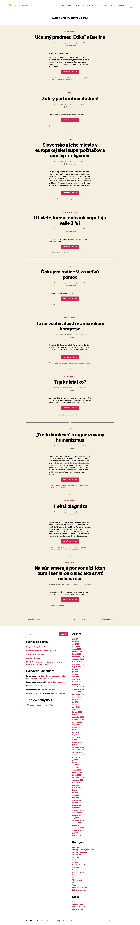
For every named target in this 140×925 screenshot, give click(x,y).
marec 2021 (76, 800)
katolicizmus (62, 547)
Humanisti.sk (35, 921)
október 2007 (77, 823)
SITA (57, 605)
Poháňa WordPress (68, 921)
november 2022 (78, 750)
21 (63, 619)
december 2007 (78, 820)
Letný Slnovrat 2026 (48, 690)
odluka (62, 363)
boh (52, 547)
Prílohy (74, 877)
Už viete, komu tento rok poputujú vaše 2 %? (70, 220)
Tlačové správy (70, 562)
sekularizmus (58, 79)
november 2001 (78, 830)
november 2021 (78, 780)
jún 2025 (75, 672)
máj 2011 (75, 818)
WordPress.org (77, 909)
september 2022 (78, 755)
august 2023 (76, 727)
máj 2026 (75, 644)
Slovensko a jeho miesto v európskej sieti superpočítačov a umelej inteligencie (70, 150)
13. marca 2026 (82, 43)
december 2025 (78, 657)
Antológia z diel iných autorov (83, 850)
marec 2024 (76, 709)
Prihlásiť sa (76, 902)
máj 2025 (75, 674)
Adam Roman (77, 847)
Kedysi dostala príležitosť (35, 647)
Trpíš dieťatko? (70, 382)
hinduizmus (60, 414)
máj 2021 (75, 795)
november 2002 (78, 828)
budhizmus (54, 414)
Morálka (75, 862)
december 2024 (78, 687)
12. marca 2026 (82, 161)
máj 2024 (75, 704)
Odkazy (100, 5)
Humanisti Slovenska (68, 5)
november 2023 (78, 719)
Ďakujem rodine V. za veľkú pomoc (70, 274)
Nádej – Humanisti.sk (34, 693)
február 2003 (77, 825)
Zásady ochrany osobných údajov (114, 5)
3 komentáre (71, 337)
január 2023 (76, 745)
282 (83, 619)
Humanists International (70, 414)
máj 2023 (75, 735)
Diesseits (53, 485)
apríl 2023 (76, 737)
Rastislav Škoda (68, 363)
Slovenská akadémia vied (58, 199)
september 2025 (78, 664)
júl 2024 (75, 699)
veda (76, 199)
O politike (75, 867)
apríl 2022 (76, 767)
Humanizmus (63, 429)
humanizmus (81, 78)
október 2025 (77, 662)
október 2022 (77, 752)
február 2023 (77, 742)
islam (78, 414)
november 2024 (78, 689)
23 (73, 619)
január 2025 (76, 684)
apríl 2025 (76, 677)
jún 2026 (75, 641)
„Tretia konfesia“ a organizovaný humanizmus (70, 437)
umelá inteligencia (70, 199)
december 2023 (78, 717)
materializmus (84, 547)
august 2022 (76, 757)
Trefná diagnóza (70, 506)
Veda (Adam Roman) (79, 887)
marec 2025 (76, 679)
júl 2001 (75, 833)
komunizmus (70, 547)
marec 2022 (76, 770)
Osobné (70, 266)
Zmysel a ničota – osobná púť (55, 682)
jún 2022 (75, 762)
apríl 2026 (76, 646)
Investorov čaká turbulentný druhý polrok (41, 651)
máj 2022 (75, 765)
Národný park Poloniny (57, 126)
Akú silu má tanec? (33, 658)
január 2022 (76, 775)
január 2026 (76, 654)
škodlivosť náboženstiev (57, 415)
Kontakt (78, 5)
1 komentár (88, 584)
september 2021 (78, 785)
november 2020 (78, 810)
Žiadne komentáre (71, 45)
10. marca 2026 (82, 283)
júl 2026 (75, 639)
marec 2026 (76, 649)
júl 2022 (75, 760)
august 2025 (76, 667)
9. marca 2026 (77, 584)
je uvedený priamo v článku (66, 43)
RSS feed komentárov (80, 907)
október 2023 (77, 722)
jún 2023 (75, 732)
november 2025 (78, 659)
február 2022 (77, 772)
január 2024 (76, 714)
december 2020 (78, 808)
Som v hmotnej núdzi (58, 693)
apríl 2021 (75, 798)
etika (52, 78)
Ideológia (75, 857)
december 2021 (78, 777)
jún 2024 (75, 702)
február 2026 (77, 652)
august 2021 (76, 788)
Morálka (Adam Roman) (80, 865)
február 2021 (77, 803)
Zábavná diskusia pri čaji (50, 686)
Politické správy (78, 872)
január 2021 (76, 805)
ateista (53, 363)
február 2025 (77, 682)
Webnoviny (62, 605)
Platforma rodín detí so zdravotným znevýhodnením (71, 253)
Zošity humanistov (70, 31)
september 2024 (78, 694)
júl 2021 (75, 790)
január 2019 (76, 815)
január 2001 (76, 835)
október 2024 (77, 692)
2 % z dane (54, 253)
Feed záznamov (77, 904)
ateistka (57, 363)
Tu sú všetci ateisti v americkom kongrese (70, 326)
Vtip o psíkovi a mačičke (35, 654)
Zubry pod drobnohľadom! (70, 98)
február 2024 (77, 712)
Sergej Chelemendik (65, 549)
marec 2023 (76, 740)
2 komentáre (71, 390)
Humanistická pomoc (70, 212)
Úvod (74, 882)
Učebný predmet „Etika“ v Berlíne (70, 37)
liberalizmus (77, 547)
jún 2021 (75, 793)
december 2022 (78, 747)
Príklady (75, 875)
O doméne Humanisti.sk (89, 5)
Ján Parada (54, 304)
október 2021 (77, 783)
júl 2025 (75, 669)
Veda (70, 93)
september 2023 (78, 725)
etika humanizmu (58, 78)
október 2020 (77, 813)
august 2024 (77, 697)
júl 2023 (75, 730)
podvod (53, 605)
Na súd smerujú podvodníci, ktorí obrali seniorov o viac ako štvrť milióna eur (70, 573)
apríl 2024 (76, 707)
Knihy (74, 860)
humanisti (58, 485)
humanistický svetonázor (70, 78)
